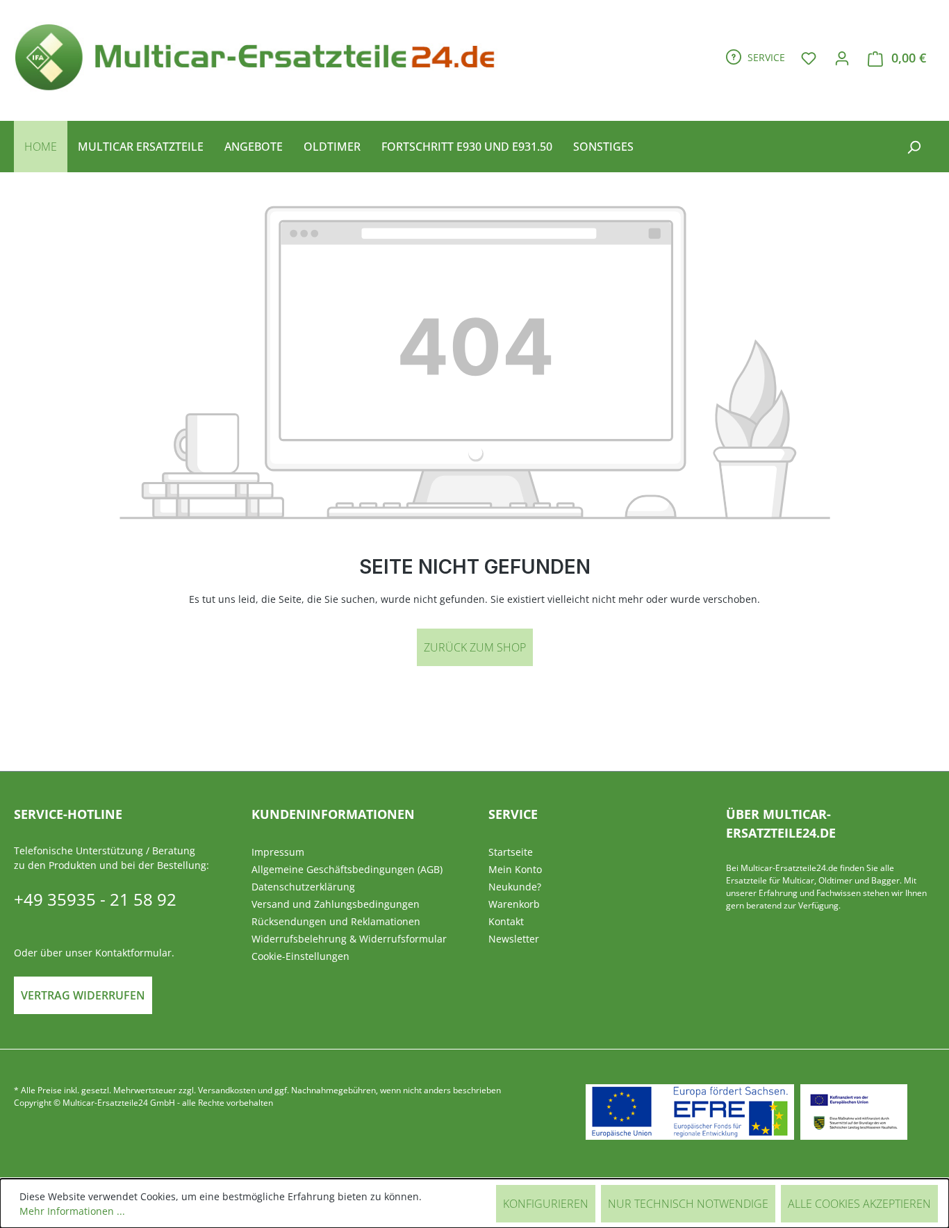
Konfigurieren (545, 1203)
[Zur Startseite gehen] (261, 55)
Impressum (277, 851)
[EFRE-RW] (853, 1112)
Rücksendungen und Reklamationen (335, 921)
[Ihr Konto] (842, 58)
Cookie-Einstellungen (300, 956)
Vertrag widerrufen (83, 995)
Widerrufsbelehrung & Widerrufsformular (349, 938)
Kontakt (506, 921)
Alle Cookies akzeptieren (859, 1203)
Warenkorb (514, 904)
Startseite (510, 851)
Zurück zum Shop (475, 647)
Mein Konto (515, 869)
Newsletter (513, 938)
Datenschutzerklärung (303, 886)
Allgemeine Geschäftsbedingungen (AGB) (347, 869)
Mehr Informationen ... (72, 1211)
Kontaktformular (133, 952)
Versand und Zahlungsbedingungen (335, 904)
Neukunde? (514, 886)
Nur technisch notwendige (688, 1203)
